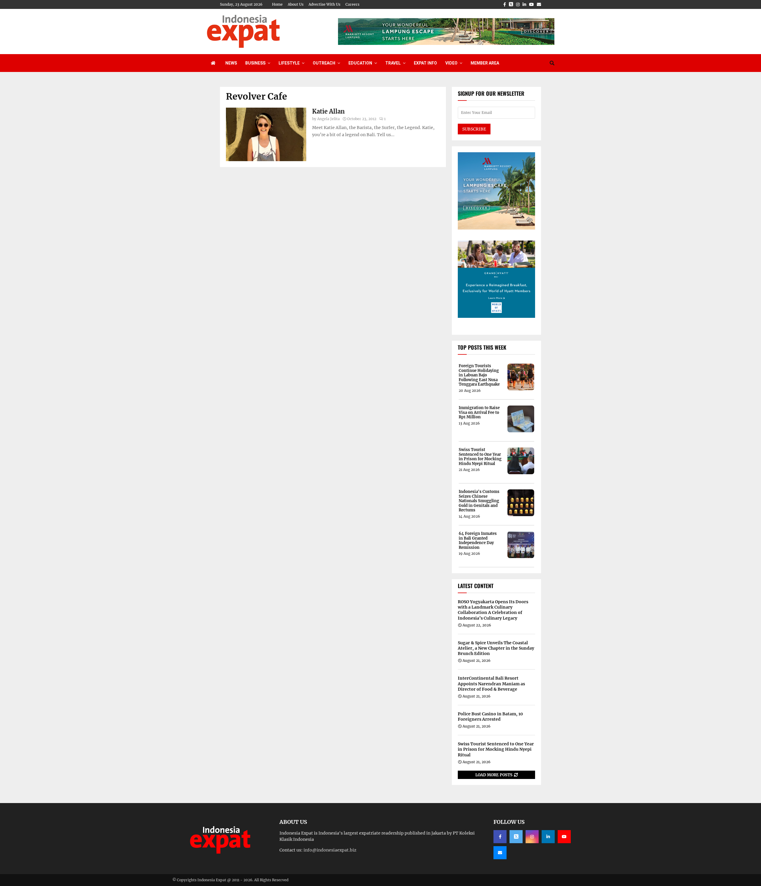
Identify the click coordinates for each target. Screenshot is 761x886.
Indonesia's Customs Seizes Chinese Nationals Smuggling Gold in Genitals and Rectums (479, 501)
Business (255, 63)
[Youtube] (564, 836)
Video (451, 63)
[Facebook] (500, 836)
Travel (393, 63)
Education (360, 63)
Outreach (324, 63)
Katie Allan (328, 111)
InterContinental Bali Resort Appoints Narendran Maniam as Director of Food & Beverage (491, 684)
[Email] (500, 852)
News (231, 63)
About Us (296, 4)
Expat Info (425, 63)
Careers (352, 4)
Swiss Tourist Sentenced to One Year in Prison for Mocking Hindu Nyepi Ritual (480, 456)
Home (277, 4)
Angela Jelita (328, 119)
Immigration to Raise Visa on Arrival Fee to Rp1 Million (479, 413)
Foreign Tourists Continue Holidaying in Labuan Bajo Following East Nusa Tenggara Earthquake (479, 375)
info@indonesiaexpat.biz (330, 850)
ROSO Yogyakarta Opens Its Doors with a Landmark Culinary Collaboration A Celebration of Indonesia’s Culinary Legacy (493, 610)
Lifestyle (289, 63)
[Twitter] (516, 836)
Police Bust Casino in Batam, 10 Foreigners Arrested (490, 716)
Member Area (485, 63)
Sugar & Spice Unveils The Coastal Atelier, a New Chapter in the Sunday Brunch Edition (496, 648)
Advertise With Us (324, 4)
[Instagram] (532, 836)
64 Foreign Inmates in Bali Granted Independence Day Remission (478, 540)
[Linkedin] (548, 836)
